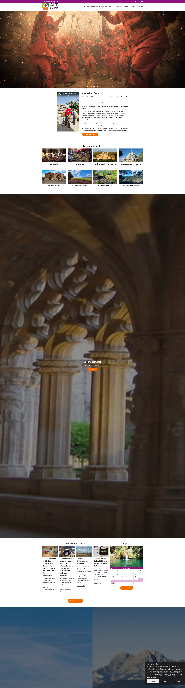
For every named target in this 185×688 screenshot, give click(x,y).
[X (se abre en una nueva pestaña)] (138, 1)
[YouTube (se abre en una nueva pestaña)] (142, 1)
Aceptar (153, 681)
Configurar (177, 681)
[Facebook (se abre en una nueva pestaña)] (140, 1)
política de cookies (151, 677)
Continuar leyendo (47, 593)
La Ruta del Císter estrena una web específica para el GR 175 (83, 563)
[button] (2, 49)
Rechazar (165, 681)
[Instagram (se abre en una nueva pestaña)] (136, 1)
